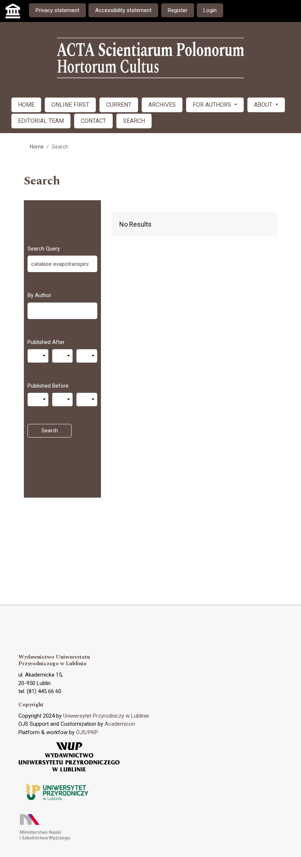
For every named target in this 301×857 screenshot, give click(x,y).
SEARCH (134, 120)
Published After (46, 342)
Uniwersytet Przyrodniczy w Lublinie (106, 716)
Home (37, 147)
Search (49, 430)
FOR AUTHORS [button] (213, 104)
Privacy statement (57, 10)
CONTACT (93, 120)
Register (178, 10)
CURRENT (118, 104)
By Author (39, 295)
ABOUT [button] (264, 104)
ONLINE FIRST (70, 104)
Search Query (44, 248)
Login (210, 10)
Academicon (120, 724)
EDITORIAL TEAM (41, 120)
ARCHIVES (162, 104)
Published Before (48, 385)
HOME (26, 104)
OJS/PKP (87, 732)
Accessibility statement (123, 10)
